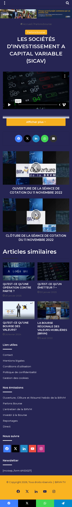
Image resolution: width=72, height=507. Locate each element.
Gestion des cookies (15, 377)
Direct (7, 426)
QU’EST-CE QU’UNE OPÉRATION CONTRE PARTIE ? (17, 287)
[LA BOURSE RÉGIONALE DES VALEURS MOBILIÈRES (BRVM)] (53, 310)
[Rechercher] (67, 4)
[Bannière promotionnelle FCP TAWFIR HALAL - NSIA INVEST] (36, 13)
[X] (27, 138)
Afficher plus (35, 122)
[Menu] (4, 4)
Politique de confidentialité (20, 372)
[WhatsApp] (44, 138)
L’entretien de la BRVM (17, 409)
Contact (8, 354)
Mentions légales (13, 360)
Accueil (27, 24)
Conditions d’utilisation (17, 366)
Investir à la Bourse (15, 414)
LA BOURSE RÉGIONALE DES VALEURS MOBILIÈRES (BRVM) (52, 328)
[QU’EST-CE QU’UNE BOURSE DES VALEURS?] (19, 310)
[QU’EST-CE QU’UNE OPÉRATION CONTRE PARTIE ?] (19, 271)
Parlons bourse (43, 24)
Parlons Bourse (12, 403)
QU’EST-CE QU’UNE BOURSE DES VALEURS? (16, 326)
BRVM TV (60, 482)
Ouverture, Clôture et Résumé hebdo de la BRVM (34, 397)
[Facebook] (18, 138)
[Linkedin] (36, 138)
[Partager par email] (53, 138)
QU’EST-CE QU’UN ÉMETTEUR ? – (49, 285)
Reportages (10, 420)
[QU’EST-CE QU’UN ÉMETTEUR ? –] (53, 271)
